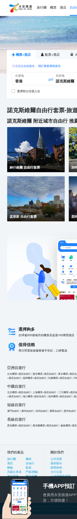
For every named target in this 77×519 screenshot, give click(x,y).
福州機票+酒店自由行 (60, 396)
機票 (53, 7)
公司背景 (56, 459)
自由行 (30, 463)
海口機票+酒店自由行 (34, 396)
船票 (28, 467)
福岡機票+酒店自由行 (34, 377)
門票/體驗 (32, 471)
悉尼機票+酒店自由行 (19, 425)
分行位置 (56, 471)
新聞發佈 (56, 467)
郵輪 (10, 467)
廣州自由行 (27, 410)
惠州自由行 (70, 410)
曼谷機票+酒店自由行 (44, 373)
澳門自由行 (13, 410)
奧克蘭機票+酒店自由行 (46, 425)
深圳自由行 (42, 410)
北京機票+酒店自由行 (19, 392)
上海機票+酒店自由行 (45, 392)
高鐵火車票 (14, 471)
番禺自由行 (56, 410)
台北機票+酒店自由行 (19, 373)
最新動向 (56, 463)
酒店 (63, 7)
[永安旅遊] (20, 8)
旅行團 (42, 7)
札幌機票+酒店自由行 (60, 377)
